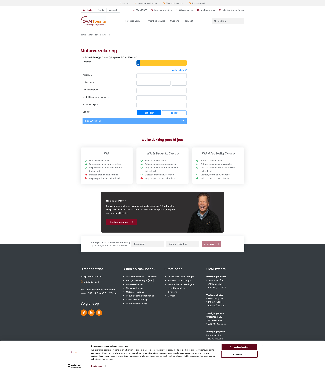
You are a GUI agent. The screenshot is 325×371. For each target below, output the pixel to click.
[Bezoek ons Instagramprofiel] (99, 312)
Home (83, 35)
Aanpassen (238, 354)
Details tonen (97, 366)
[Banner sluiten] (263, 344)
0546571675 (91, 282)
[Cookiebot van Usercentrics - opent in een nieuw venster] (74, 366)
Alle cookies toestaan (239, 347)
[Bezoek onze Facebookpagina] (84, 312)
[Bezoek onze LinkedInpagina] (91, 312)
